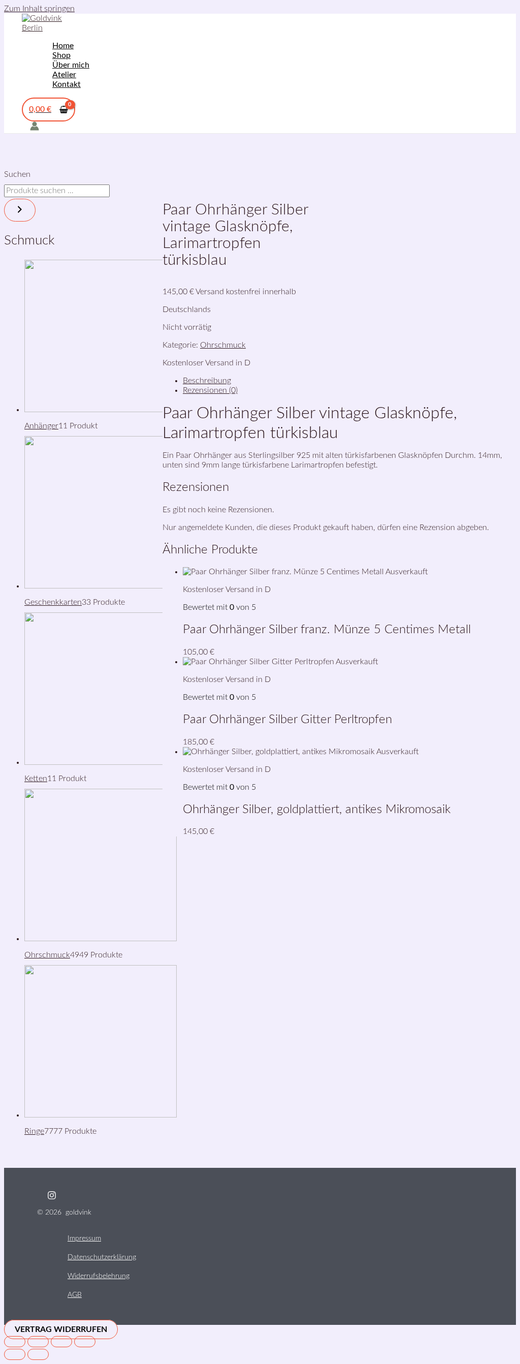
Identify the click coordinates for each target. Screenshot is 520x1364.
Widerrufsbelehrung (98, 1276)
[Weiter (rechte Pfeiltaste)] (38, 1354)
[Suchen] (20, 210)
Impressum (84, 1238)
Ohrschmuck (223, 345)
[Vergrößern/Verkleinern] (14, 1341)
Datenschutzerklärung (102, 1257)
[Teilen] (61, 1341)
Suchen (17, 174)
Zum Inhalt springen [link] (39, 9)
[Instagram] (51, 1197)
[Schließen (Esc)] (84, 1341)
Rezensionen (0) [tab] (210, 390)
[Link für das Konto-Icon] (34, 127)
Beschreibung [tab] (207, 381)
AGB (75, 1294)
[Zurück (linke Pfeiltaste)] (14, 1354)
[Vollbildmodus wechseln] (38, 1341)
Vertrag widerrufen (61, 1329)
